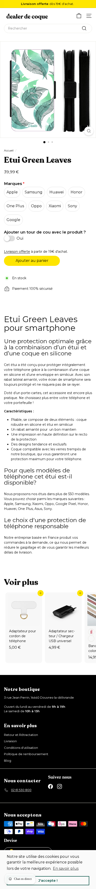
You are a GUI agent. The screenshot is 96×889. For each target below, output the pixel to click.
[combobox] (48, 28)
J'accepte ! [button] (48, 880)
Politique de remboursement (26, 754)
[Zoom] (88, 131)
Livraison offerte (17, 251)
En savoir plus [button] (66, 868)
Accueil (9, 150)
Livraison (10, 741)
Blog (7, 760)
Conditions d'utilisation (21, 748)
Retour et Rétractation (21, 735)
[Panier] (78, 16)
